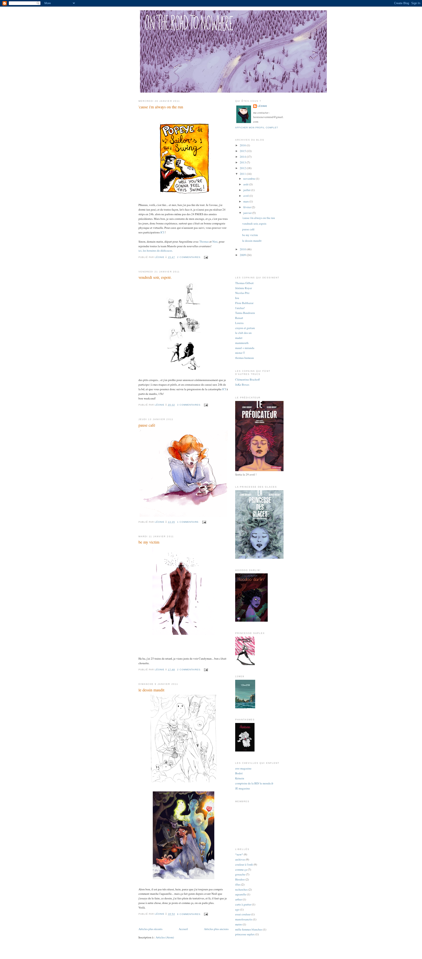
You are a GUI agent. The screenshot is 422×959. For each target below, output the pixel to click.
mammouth (242, 343)
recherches (241, 889)
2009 (243, 255)
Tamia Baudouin (245, 313)
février (247, 207)
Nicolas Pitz (242, 293)
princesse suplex (245, 934)
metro (238, 924)
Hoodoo (240, 879)
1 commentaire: (188, 522)
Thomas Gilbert (244, 283)
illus (237, 884)
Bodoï (239, 773)
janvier (247, 213)
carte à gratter (243, 904)
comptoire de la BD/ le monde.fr (254, 783)
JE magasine (242, 788)
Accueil (183, 929)
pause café (146, 425)
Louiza (239, 323)
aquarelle (240, 894)
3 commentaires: (189, 405)
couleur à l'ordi (244, 864)
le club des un (243, 333)
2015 (243, 151)
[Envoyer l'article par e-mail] (206, 257)
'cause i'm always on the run (160, 106)
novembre (249, 179)
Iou (237, 298)
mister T (240, 353)
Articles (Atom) (165, 937)
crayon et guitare (245, 328)
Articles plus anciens (216, 929)
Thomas (204, 241)
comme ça (241, 869)
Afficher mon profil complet (256, 127)
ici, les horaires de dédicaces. (155, 250)
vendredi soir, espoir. (155, 277)
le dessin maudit (151, 689)
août (246, 184)
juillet (247, 190)
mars (246, 201)
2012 (243, 168)
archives (240, 859)
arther (238, 899)
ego (237, 909)
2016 (243, 145)
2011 (243, 174)
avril (246, 196)
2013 (243, 162)
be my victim (148, 542)
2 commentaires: (189, 257)
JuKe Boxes (242, 384)
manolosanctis (243, 919)
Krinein (239, 778)
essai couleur (243, 914)
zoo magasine (243, 768)
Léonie (262, 106)
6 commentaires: (189, 914)
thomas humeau (244, 358)
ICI (162, 232)
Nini (215, 241)
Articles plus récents (150, 929)
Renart (239, 318)
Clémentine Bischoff (247, 379)
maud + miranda (244, 348)
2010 (243, 249)
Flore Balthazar (244, 303)
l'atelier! (240, 308)
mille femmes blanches (248, 929)
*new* (239, 854)
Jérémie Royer (243, 288)
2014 (243, 157)
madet (238, 338)
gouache (240, 874)
